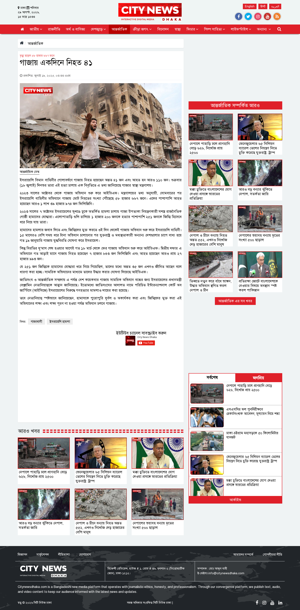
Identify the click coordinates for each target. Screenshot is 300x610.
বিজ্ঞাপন (22, 555)
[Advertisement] (235, 67)
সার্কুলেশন (43, 555)
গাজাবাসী (36, 322)
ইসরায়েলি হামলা (60, 322)
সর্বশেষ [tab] (212, 377)
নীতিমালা (64, 555)
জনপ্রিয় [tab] (258, 378)
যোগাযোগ (85, 555)
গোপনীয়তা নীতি (272, 555)
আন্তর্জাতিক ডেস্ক (29, 172)
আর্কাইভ (235, 500)
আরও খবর (29, 431)
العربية (275, 6)
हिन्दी (262, 6)
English (249, 6)
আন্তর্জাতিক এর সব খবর (235, 301)
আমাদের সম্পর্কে (243, 555)
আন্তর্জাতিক (35, 43)
